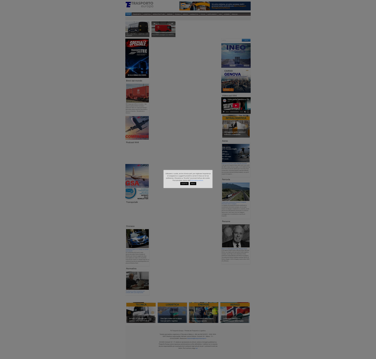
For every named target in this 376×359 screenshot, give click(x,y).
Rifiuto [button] (193, 183)
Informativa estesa (196, 180)
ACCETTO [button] (184, 183)
